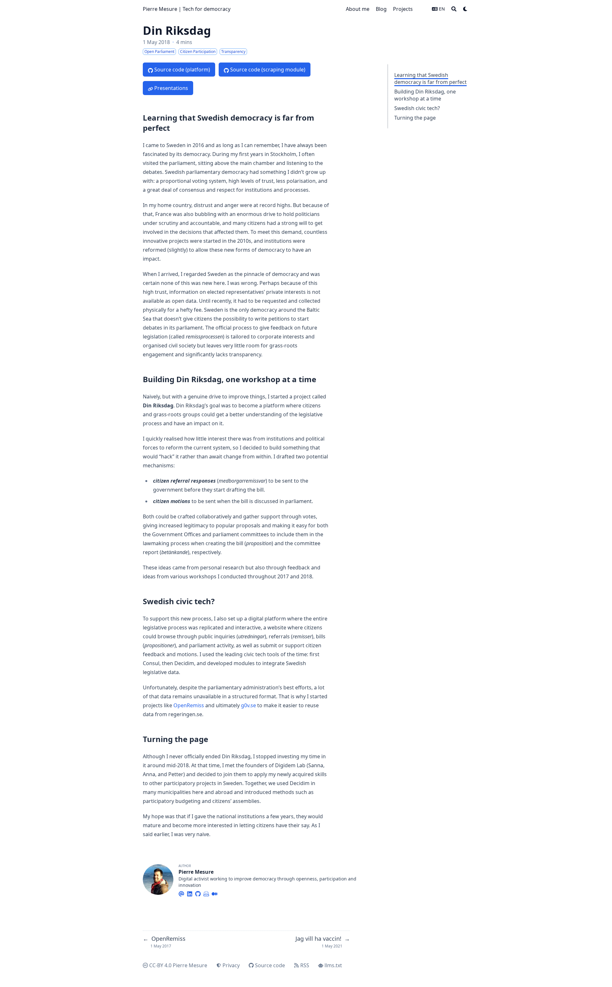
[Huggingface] (206, 892)
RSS (304, 965)
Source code (270, 965)
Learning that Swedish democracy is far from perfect (430, 78)
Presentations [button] (171, 88)
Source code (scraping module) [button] (267, 69)
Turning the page (415, 117)
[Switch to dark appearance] (465, 8)
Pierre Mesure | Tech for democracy (186, 8)
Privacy (231, 965)
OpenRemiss (188, 705)
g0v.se (248, 705)
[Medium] (214, 892)
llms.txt (333, 965)
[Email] (181, 892)
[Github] (198, 892)
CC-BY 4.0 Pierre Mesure (178, 965)
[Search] (453, 8)
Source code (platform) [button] (182, 69)
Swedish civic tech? (417, 108)
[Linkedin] (190, 892)
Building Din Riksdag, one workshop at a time (425, 95)
